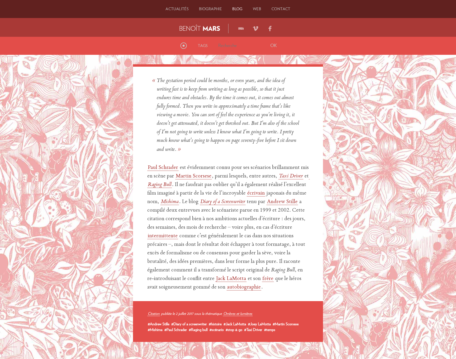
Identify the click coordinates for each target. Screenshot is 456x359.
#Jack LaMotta (234, 324)
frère (267, 279)
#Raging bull (198, 329)
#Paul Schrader (175, 329)
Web (257, 8)
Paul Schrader (163, 168)
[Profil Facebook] (270, 26)
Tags (203, 45)
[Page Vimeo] (255, 26)
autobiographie (244, 287)
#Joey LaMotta (259, 324)
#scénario (216, 329)
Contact (280, 8)
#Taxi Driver (253, 329)
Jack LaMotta (231, 279)
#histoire (215, 324)
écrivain (256, 193)
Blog (237, 8)
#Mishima (155, 329)
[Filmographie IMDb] (241, 26)
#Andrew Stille (158, 324)
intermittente (163, 236)
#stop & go (234, 329)
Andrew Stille (282, 202)
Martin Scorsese (193, 176)
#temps (269, 329)
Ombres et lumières (237, 313)
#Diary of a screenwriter (189, 324)
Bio (210, 8)
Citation (154, 313)
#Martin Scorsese (286, 324)
